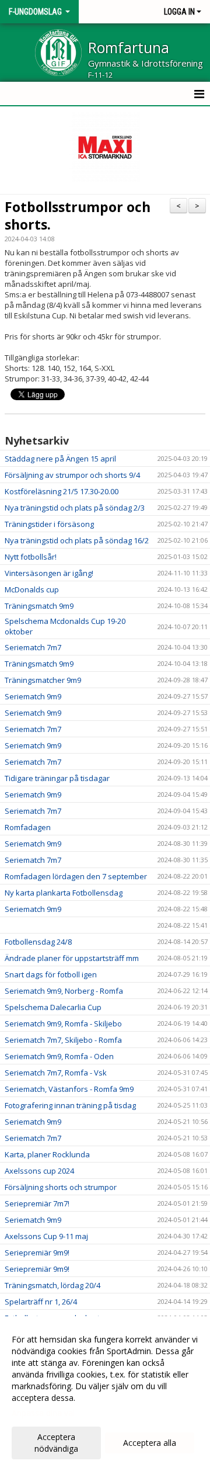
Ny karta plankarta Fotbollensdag (64, 892)
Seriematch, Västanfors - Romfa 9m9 (69, 1089)
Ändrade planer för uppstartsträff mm (72, 958)
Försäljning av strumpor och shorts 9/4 (72, 475)
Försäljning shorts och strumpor (61, 1187)
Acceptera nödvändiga (56, 1442)
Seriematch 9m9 (33, 696)
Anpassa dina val (43, 1413)
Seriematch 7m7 (33, 647)
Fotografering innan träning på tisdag (70, 1105)
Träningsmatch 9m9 (39, 606)
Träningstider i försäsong (49, 524)
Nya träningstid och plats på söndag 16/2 (77, 540)
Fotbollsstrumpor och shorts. (77, 215)
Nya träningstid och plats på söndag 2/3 (75, 507)
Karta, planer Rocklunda (47, 1154)
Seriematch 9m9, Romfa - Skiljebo (63, 1023)
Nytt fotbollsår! (31, 556)
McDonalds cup (32, 589)
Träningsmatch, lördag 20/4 (52, 1285)
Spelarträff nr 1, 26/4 (41, 1301)
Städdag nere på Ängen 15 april (60, 458)
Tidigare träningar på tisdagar (57, 778)
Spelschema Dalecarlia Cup (53, 1007)
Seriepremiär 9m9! (37, 1252)
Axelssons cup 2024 (39, 1170)
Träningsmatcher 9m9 (43, 680)
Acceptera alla (149, 1442)
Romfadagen (28, 827)
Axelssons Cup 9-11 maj (46, 1236)
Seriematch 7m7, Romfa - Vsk (56, 1072)
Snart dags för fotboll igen (51, 974)
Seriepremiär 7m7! (37, 1203)
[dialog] (105, 1393)
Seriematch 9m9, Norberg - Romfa (64, 991)
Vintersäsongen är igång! (49, 573)
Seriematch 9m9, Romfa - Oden (59, 1056)
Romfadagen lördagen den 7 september (76, 876)
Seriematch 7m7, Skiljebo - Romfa (63, 1040)
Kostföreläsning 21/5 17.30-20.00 (61, 491)
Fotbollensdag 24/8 (38, 941)
